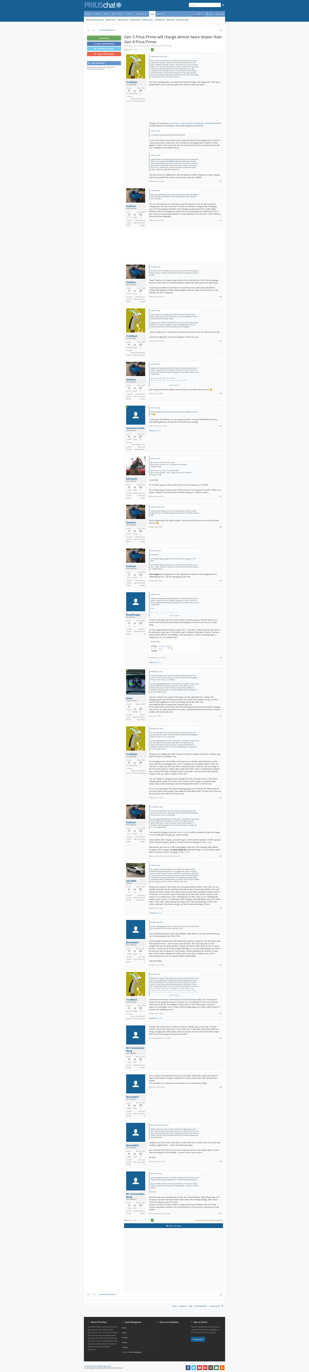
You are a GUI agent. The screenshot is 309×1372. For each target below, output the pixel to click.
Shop (113, 14)
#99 (220, 1161)
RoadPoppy (133, 614)
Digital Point (107, 1366)
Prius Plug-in (141, 14)
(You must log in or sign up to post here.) (209, 1220)
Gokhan (160, 46)
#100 (220, 1213)
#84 (220, 341)
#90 (220, 658)
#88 (220, 527)
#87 (220, 496)
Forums (88, 14)
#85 (220, 393)
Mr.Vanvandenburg (135, 1049)
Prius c (129, 14)
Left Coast (141, 957)
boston (142, 715)
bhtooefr (131, 478)
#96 (220, 1013)
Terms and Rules (200, 1306)
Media (97, 14)
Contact (125, 1347)
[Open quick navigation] (221, 30)
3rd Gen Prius (135, 20)
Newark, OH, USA (139, 493)
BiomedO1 (132, 942)
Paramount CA (140, 220)
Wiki (105, 14)
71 (129, 892)
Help (190, 1306)
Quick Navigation (135, 1352)
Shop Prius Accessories (95, 20)
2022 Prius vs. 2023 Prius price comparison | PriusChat (192, 123)
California (141, 629)
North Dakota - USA (138, 445)
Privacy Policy (214, 1306)
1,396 (129, 490)
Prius (152, 14)
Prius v (120, 14)
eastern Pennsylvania (138, 99)
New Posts (171, 20)
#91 (220, 716)
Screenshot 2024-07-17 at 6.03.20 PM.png (171, 646)
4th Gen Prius (123, 20)
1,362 (129, 1062)
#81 (220, 181)
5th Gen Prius (111, 20)
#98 (220, 1087)
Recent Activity (182, 20)
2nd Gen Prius (147, 20)
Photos (124, 1342)
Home (174, 1306)
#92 (220, 798)
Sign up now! (104, 38)
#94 (220, 908)
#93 (220, 856)
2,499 (129, 439)
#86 (220, 426)
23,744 (129, 93)
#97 (220, 1038)
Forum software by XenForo (103, 1368)
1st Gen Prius (160, 20)
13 (129, 626)
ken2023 (131, 880)
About (124, 1333)
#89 (220, 581)
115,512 (129, 710)
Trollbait (131, 82)
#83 (220, 296)
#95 (220, 965)
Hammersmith (135, 428)
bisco (129, 698)
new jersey (141, 895)
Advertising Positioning (92, 1366)
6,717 (129, 217)
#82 (220, 220)
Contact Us (183, 1306)
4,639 (129, 954)
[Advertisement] (185, 102)
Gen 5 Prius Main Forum (142, 46)
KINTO (171, 161)
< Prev (135, 50)
